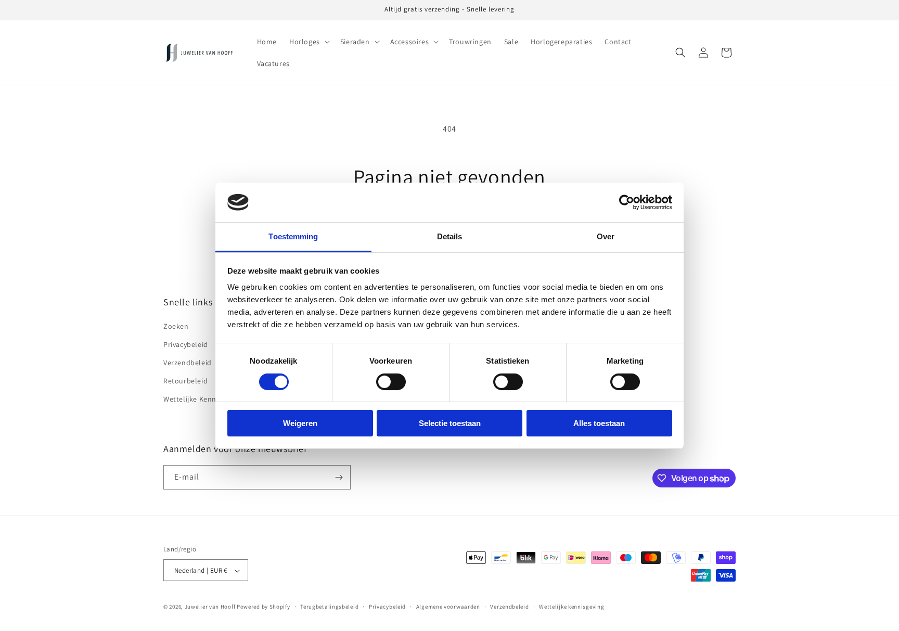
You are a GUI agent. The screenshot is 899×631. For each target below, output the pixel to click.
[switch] (391, 382)
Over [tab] (605, 236)
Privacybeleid (185, 344)
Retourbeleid (185, 380)
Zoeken (176, 326)
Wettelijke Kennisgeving (203, 399)
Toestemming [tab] (293, 236)
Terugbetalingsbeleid (329, 606)
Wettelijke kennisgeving (571, 606)
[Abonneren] (338, 477)
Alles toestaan (599, 423)
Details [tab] (450, 236)
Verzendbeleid (187, 362)
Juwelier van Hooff (210, 607)
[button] (308, 42)
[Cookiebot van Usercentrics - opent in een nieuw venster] (626, 202)
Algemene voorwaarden (448, 606)
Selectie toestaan (450, 423)
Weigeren (300, 423)
